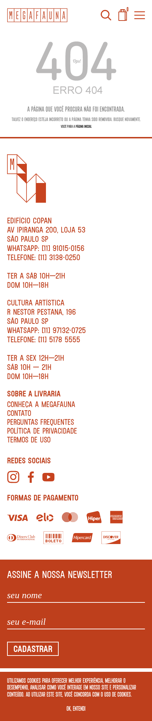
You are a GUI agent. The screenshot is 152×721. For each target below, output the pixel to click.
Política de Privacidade (42, 430)
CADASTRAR (32, 648)
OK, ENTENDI (76, 708)
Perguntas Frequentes (40, 422)
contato (19, 413)
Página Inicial (84, 126)
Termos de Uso (29, 439)
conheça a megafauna (41, 404)
